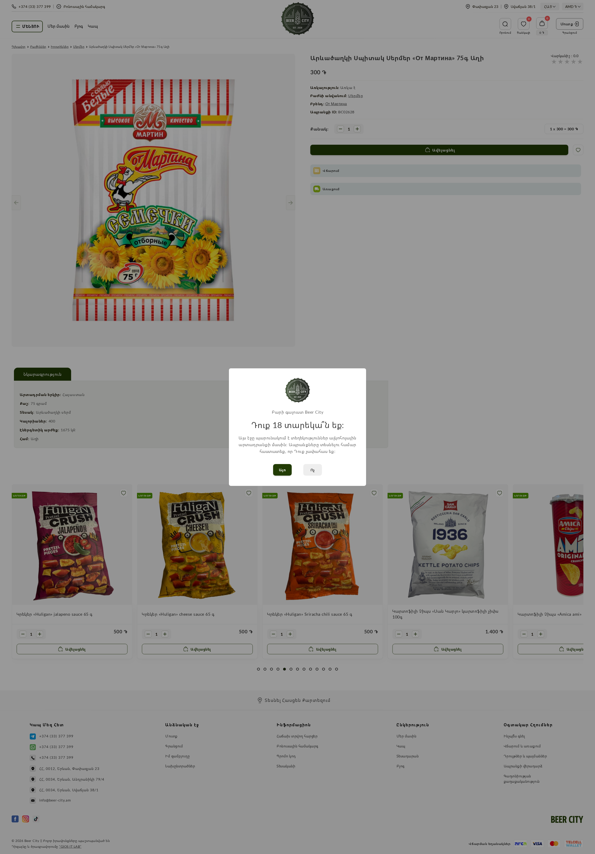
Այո (282, 469)
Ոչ (313, 469)
